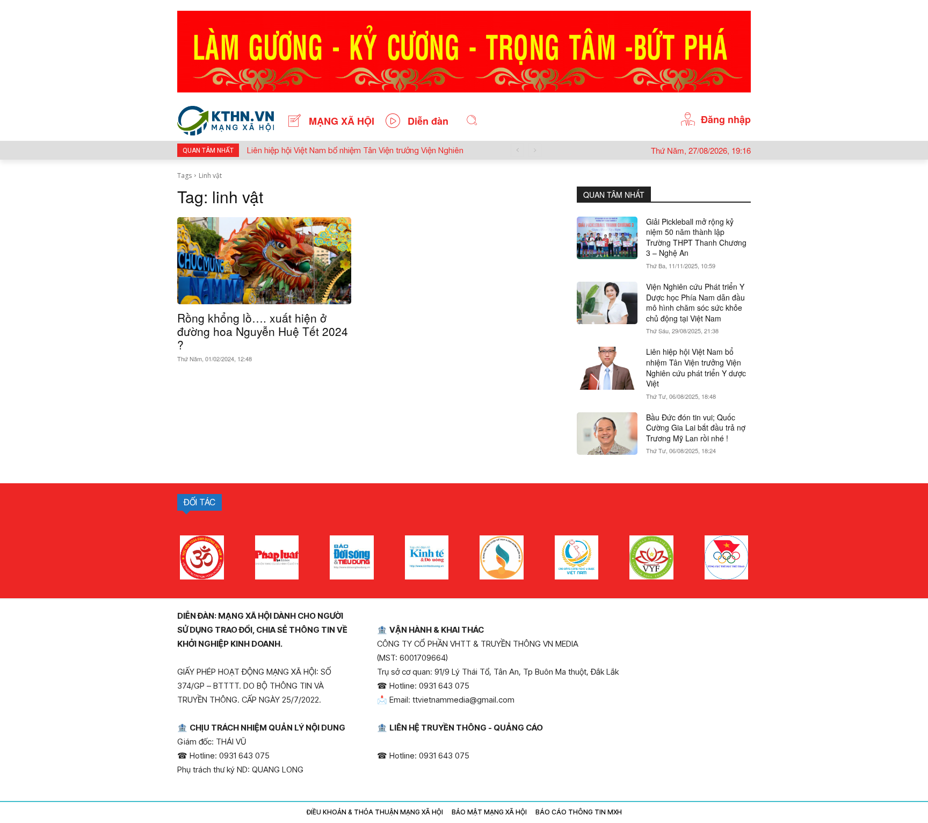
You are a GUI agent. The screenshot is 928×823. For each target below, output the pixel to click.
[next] (534, 150)
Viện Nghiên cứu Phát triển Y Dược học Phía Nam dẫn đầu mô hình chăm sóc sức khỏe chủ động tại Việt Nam (695, 302)
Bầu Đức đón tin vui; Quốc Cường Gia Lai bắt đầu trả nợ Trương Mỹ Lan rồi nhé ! (695, 427)
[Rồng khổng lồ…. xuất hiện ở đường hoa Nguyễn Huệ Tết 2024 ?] (264, 260)
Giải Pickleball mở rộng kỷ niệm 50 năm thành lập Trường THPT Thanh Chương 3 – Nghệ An (696, 237)
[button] (472, 120)
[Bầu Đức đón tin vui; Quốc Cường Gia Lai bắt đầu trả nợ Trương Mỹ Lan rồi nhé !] (607, 433)
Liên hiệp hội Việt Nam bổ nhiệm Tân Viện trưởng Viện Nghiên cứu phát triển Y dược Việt (696, 367)
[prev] (517, 150)
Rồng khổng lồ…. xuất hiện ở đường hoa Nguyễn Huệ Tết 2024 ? (262, 331)
